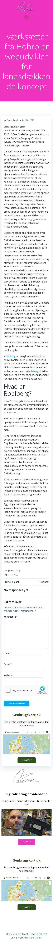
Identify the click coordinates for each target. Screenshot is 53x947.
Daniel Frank (12, 120)
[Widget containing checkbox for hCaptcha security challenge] (26, 690)
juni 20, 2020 (28, 120)
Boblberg (10, 356)
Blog (18, 570)
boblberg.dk (35, 371)
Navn (7, 653)
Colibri (38, 937)
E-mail (8, 664)
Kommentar (11, 616)
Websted (8, 675)
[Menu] (26, 17)
